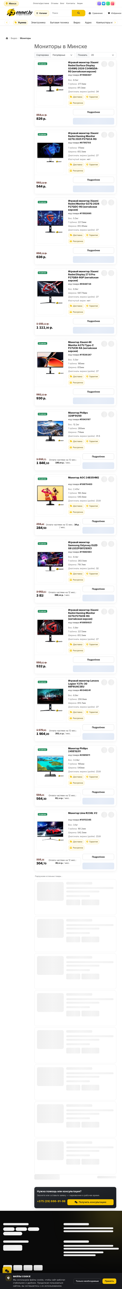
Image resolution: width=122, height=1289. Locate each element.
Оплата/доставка (41, 3)
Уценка (22, 22)
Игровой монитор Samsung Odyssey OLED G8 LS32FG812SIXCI (83, 545)
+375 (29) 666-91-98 (51, 1201)
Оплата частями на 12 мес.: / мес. (63, 461)
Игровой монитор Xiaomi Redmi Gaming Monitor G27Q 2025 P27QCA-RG (83, 136)
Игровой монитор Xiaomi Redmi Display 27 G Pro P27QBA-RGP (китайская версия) (83, 276)
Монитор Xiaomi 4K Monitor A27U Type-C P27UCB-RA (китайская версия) (82, 347)
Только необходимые (87, 1281)
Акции (80, 3)
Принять (109, 1281)
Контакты (70, 3)
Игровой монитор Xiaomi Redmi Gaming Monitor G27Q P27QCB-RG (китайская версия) (83, 614)
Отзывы (54, 3)
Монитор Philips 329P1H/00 (78, 414)
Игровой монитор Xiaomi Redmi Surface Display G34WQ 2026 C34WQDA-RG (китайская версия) (83, 67)
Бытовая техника (59, 22)
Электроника (38, 22)
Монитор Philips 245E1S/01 (78, 750)
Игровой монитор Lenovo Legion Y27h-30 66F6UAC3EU (83, 683)
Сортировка (42, 55)
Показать (82, 55)
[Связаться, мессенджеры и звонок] (7, 1271)
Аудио (88, 22)
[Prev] (7, 22)
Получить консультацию (92, 1202)
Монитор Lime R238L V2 (82, 813)
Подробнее (93, 112)
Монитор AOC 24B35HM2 (83, 477)
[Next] (115, 22)
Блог (62, 3)
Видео (77, 22)
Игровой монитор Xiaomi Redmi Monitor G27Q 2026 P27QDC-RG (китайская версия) (83, 205)
